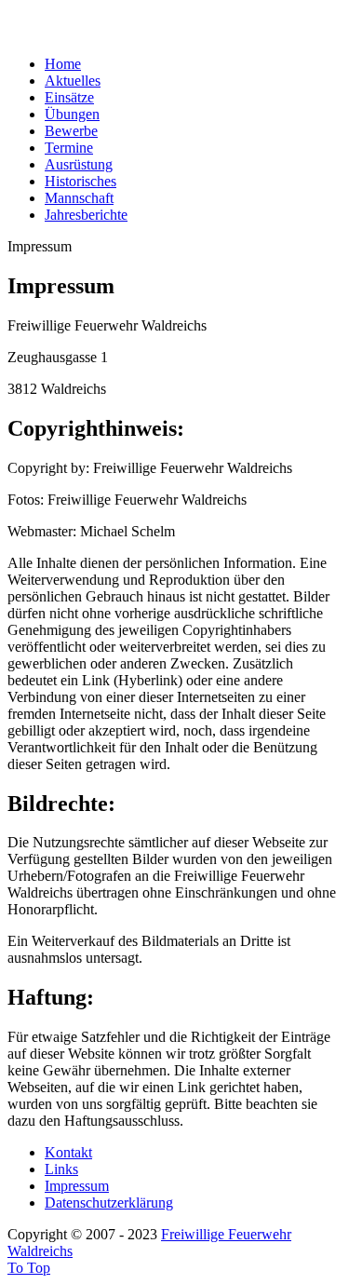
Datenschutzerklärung (109, 1202)
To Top (28, 1268)
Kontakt (68, 1152)
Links (61, 1169)
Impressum (77, 1186)
